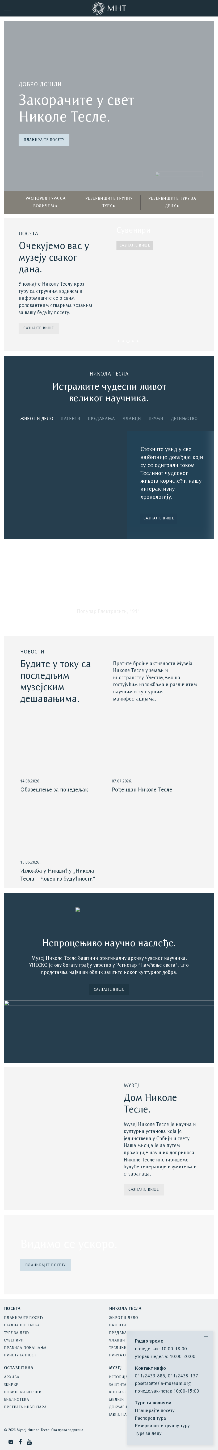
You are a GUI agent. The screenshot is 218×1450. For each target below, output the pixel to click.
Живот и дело (123, 1318)
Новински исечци (22, 1392)
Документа (120, 1407)
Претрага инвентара (25, 1407)
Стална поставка (22, 1325)
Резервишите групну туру (162, 1426)
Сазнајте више (38, 328)
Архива (11, 1377)
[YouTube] (30, 1442)
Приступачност (20, 1355)
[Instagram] (11, 1442)
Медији (116, 1400)
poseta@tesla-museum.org (163, 1383)
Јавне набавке (124, 1414)
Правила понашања (25, 1348)
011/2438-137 (183, 1376)
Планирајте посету (44, 140)
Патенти (117, 1325)
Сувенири (14, 1340)
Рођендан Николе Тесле (142, 790)
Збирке (11, 1385)
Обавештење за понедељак (54, 790)
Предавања (121, 1333)
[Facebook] (20, 1442)
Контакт (117, 1392)
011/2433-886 (150, 1376)
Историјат (119, 1377)
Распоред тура (150, 1418)
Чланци (117, 1340)
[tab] (36, 420)
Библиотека (16, 1400)
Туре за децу (17, 1333)
